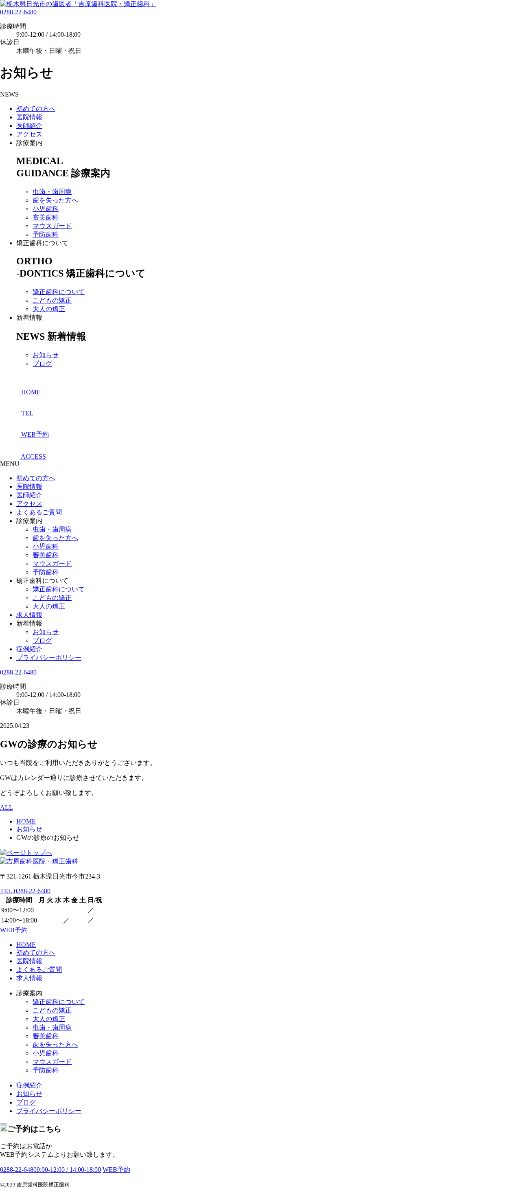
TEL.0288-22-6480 (25, 890)
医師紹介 (29, 125)
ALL (6, 807)
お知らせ (46, 354)
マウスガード (52, 225)
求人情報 (29, 614)
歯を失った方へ (55, 200)
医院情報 (29, 117)
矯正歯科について (59, 291)
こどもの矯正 (52, 300)
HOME (26, 944)
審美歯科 (46, 217)
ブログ (42, 363)
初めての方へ (35, 108)
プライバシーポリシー (48, 657)
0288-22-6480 (18, 12)
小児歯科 (46, 208)
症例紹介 (29, 649)
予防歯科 (46, 234)
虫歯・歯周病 (52, 191)
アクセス (29, 134)
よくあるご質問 (39, 512)
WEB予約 (14, 930)
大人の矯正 (49, 308)
